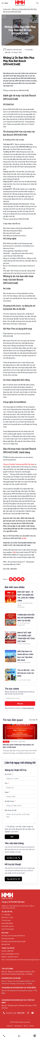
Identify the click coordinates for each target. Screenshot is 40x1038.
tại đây (24, 538)
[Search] (37, 3)
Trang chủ (6, 9)
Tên (6, 783)
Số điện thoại (9, 801)
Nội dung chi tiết (10, 810)
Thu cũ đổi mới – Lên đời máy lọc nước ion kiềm (25, 673)
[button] (11, 579)
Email (7, 792)
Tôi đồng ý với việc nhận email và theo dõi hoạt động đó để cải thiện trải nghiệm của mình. (19, 829)
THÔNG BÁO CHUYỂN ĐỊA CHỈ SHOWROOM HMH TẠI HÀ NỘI (25, 618)
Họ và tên (8, 774)
